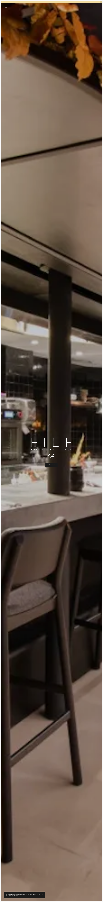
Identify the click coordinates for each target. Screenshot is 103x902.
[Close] (42, 894)
